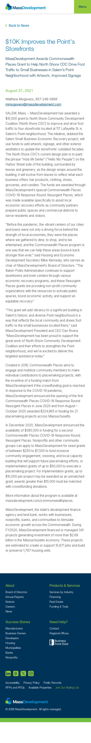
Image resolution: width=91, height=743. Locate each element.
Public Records (52, 682)
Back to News (19, 26)
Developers (12, 638)
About (10, 585)
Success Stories (18, 622)
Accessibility (12, 682)
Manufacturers (14, 628)
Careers (10, 606)
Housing (10, 643)
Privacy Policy (31, 682)
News (9, 611)
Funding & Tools (59, 606)
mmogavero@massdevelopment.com (33, 104)
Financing (55, 597)
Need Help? (59, 622)
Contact (54, 628)
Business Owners (16, 633)
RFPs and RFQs (15, 687)
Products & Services (65, 585)
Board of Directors (16, 592)
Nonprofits (12, 657)
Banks (9, 652)
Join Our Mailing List (67, 687)
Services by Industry (61, 592)
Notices (10, 601)
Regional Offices (59, 633)
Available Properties (40, 687)
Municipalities (13, 647)
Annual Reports (15, 597)
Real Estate (56, 601)
